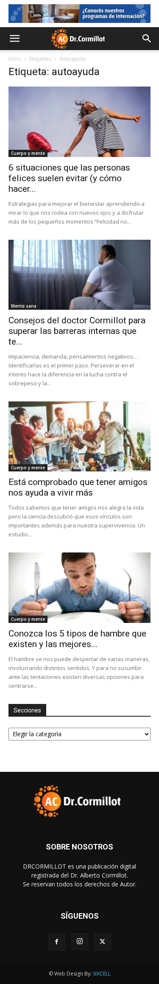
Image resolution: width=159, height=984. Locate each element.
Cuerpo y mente (28, 153)
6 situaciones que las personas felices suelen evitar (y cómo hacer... (69, 178)
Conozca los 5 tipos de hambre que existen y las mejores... (77, 638)
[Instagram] (79, 941)
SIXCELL (102, 973)
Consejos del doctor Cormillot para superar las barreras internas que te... (76, 331)
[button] (14, 38)
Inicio (14, 58)
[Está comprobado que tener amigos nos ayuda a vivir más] (79, 436)
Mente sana (23, 306)
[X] (102, 942)
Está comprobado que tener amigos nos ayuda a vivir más (78, 487)
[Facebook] (56, 942)
